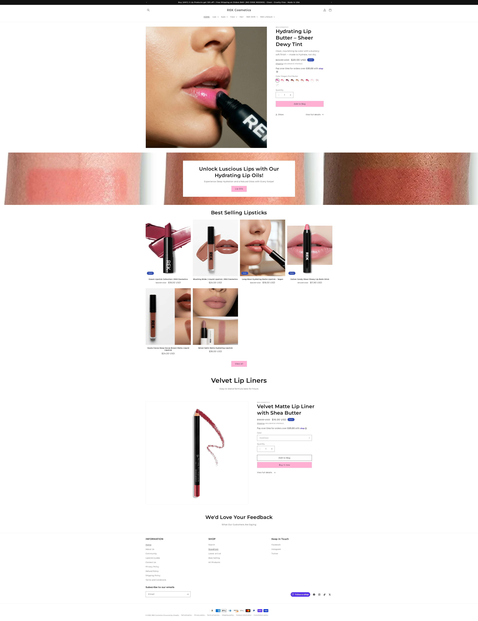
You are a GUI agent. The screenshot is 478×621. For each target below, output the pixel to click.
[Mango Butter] (282, 80)
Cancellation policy (261, 615)
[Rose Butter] (302, 80)
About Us (150, 549)
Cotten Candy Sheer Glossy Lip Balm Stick (310, 279)
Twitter (274, 553)
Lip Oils (239, 189)
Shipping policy (228, 615)
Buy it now (284, 465)
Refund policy (186, 615)
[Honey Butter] (297, 80)
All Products (214, 562)
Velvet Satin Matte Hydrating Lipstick (215, 348)
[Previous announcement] (146, 2)
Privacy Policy (152, 567)
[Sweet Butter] (312, 80)
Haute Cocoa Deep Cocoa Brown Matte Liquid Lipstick (168, 349)
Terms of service (213, 615)
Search (212, 545)
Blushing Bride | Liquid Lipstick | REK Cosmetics (215, 279)
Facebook (276, 545)
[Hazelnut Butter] (292, 80)
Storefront (213, 549)
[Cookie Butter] (317, 80)
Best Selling (214, 558)
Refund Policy (152, 571)
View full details (313, 114)
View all (239, 364)
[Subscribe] (187, 594)
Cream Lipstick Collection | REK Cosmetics (168, 279)
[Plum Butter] (287, 80)
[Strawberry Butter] (307, 80)
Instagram (276, 549)
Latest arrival (215, 553)
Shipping (279, 64)
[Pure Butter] (277, 85)
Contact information (243, 615)
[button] (148, 10)
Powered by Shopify (171, 615)
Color (259, 433)
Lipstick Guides (153, 558)
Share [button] (281, 114)
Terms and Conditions (156, 580)
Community (151, 553)
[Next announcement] (331, 2)
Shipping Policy (153, 575)
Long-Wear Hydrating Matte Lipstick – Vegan (262, 279)
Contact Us (151, 562)
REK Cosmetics (157, 615)
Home (148, 545)
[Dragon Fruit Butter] (277, 80)
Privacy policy (199, 615)
